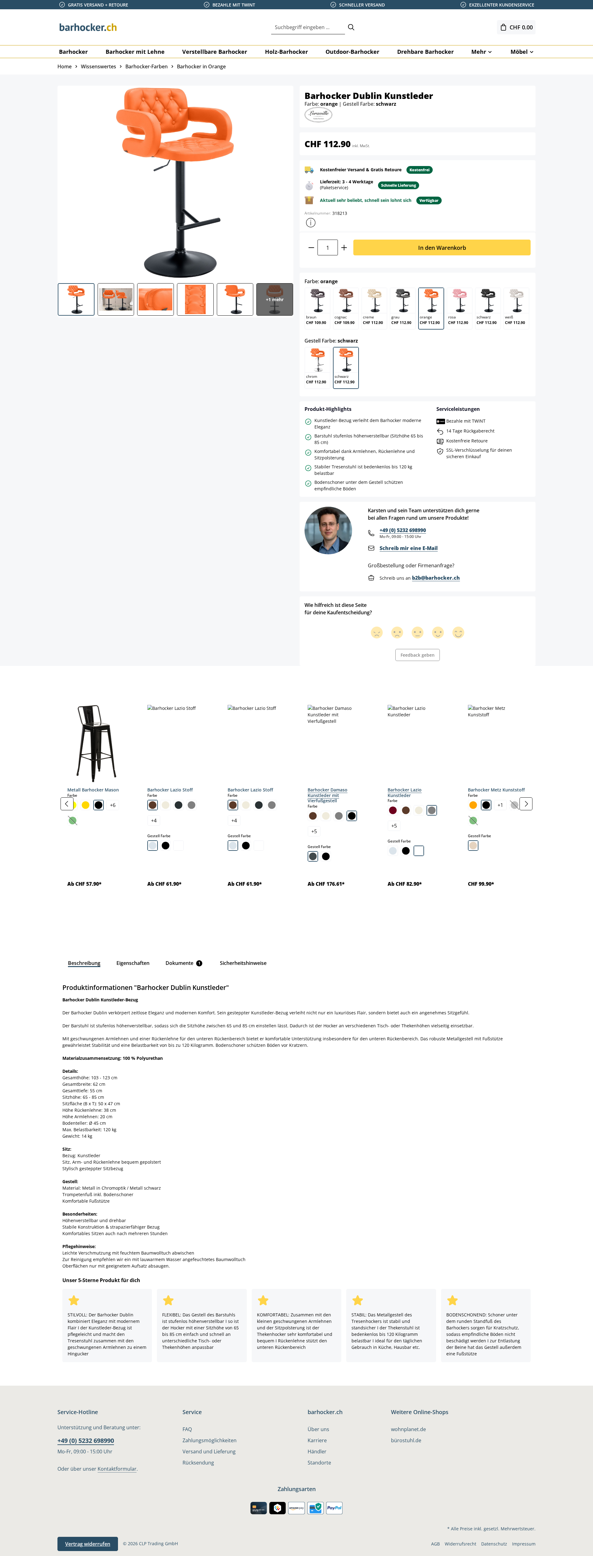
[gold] (85, 805)
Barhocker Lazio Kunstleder (405, 792)
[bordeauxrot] (393, 810)
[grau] (191, 805)
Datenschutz (494, 1544)
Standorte (319, 1462)
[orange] (473, 805)
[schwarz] (98, 805)
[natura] (473, 845)
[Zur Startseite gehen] (88, 27)
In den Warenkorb (442, 247)
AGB (435, 1544)
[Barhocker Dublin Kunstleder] (175, 182)
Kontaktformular (117, 1468)
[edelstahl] (313, 856)
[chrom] (152, 845)
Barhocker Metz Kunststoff (496, 790)
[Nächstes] (525, 803)
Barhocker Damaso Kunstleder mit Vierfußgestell (327, 795)
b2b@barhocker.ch (436, 577)
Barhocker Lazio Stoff (170, 790)
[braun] (152, 805)
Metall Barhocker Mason (93, 790)
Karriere (317, 1440)
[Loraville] (318, 114)
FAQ (187, 1429)
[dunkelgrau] (178, 805)
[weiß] (178, 845)
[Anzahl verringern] (311, 247)
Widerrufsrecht (460, 1544)
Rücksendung (198, 1462)
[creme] (165, 805)
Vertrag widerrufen (87, 1544)
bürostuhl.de (406, 1440)
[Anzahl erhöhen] (344, 247)
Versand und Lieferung (209, 1451)
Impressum (524, 1544)
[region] (296, 803)
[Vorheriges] (67, 803)
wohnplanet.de (408, 1429)
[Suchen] (351, 27)
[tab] (68, 680)
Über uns (318, 1429)
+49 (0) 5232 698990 (403, 530)
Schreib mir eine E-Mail (409, 548)
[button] (311, 223)
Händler (317, 1451)
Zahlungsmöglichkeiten (210, 1440)
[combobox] (308, 27)
